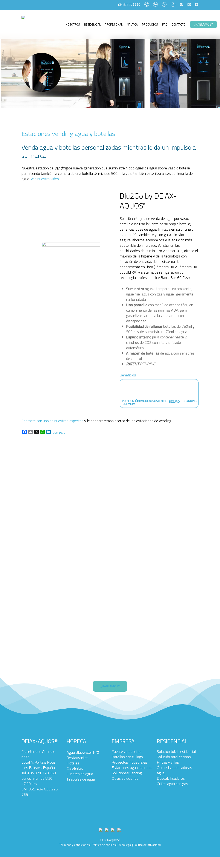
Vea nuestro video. (45, 179)
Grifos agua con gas (172, 784)
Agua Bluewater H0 (83, 752)
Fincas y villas (168, 762)
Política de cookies (104, 844)
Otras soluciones (125, 778)
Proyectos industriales (129, 762)
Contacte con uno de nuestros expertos (52, 421)
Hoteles (73, 763)
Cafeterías (75, 768)
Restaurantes (77, 758)
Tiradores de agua (81, 779)
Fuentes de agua (80, 774)
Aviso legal (124, 844)
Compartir (59, 432)
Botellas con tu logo (127, 757)
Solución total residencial (176, 751)
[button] (110, 686)
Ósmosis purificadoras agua (174, 770)
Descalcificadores (171, 778)
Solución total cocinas (174, 757)
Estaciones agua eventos (131, 767)
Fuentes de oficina (126, 751)
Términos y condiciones (74, 844)
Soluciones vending (127, 773)
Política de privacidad (147, 844)
